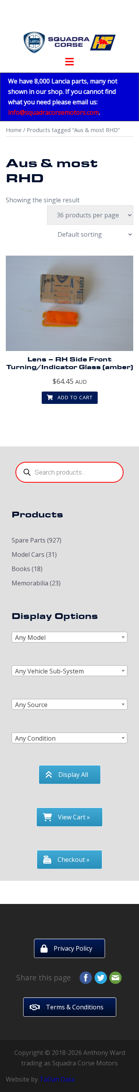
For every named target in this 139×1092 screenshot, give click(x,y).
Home (14, 130)
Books (21, 569)
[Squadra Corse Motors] (69, 30)
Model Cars (28, 554)
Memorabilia (30, 583)
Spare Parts (29, 540)
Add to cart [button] (74, 397)
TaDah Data (57, 1079)
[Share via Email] (115, 977)
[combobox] (69, 637)
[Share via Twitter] (101, 977)
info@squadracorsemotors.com (53, 112)
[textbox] (69, 637)
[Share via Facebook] (86, 977)
